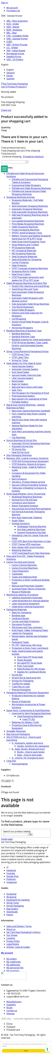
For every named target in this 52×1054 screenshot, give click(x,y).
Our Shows (11, 935)
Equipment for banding (18, 899)
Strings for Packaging (22, 680)
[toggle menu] (4, 168)
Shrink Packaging (15, 905)
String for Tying (20, 360)
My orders (11, 958)
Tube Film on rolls (21, 686)
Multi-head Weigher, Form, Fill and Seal (25, 493)
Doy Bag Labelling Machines (31, 529)
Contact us (11, 1010)
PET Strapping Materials (24, 250)
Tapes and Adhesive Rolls (24, 576)
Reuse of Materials (21, 591)
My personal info (14, 967)
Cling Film (11, 760)
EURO (9, 41)
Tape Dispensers (20, 570)
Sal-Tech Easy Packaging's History (23, 932)
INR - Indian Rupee (15, 50)
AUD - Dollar (12, 23)
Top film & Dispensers (23, 306)
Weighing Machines (21, 550)
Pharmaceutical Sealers (23, 395)
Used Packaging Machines (30, 716)
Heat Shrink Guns (20, 452)
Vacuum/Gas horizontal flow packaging (31, 508)
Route (9, 1007)
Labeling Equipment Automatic (27, 597)
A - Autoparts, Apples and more (27, 743)
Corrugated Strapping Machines (28, 220)
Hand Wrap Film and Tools (25, 289)
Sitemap (10, 1013)
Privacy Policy (13, 941)
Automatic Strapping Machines (27, 209)
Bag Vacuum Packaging (18, 734)
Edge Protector (19, 265)
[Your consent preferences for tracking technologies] (47, 1049)
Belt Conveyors (19, 479)
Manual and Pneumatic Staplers (27, 585)
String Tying (12, 902)
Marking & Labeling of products (22, 594)
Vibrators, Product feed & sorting (28, 481)
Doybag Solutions (21, 523)
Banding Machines (21, 333)
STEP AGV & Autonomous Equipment (30, 461)
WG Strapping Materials (24, 253)
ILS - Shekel (12, 47)
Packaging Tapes (20, 642)
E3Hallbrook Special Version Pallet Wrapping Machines (29, 193)
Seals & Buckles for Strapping (26, 259)
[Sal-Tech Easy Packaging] (14, 83)
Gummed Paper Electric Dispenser (29, 588)
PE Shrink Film (19, 449)
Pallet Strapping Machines (25, 226)
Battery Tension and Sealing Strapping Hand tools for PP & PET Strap (31, 237)
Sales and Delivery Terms (19, 926)
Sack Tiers (17, 390)
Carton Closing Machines (24, 565)
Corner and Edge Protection (26, 621)
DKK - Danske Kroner (17, 38)
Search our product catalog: (17, 831)
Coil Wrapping (19, 318)
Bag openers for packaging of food (29, 398)
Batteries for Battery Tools (25, 722)
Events (9, 914)
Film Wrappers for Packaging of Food (30, 392)
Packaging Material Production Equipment (27, 692)
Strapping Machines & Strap (20, 197)
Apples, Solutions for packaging (33, 746)
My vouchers (12, 970)
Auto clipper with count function (28, 547)
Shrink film (17, 674)
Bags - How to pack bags (29, 754)
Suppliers (11, 1004)
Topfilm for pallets (21, 683)
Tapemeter (17, 573)
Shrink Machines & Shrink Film (21, 440)
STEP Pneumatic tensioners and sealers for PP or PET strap (28, 279)
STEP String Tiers (20, 354)
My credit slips (13, 961)
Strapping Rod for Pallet (24, 271)
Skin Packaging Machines (19, 455)
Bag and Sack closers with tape (27, 387)
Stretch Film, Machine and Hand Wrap (30, 286)
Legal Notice (12, 944)
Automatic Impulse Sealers (25, 369)
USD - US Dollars (14, 59)
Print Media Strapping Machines (28, 223)
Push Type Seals (25, 665)
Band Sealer (18, 381)
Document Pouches (21, 624)
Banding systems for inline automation (31, 339)
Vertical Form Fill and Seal (24, 499)
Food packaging (20, 763)
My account (7, 952)
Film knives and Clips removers (27, 627)
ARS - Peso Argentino (17, 20)
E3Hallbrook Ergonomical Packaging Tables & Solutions (30, 181)
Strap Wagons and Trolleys (25, 244)
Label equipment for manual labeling (30, 600)
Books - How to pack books (31, 751)
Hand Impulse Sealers (22, 366)
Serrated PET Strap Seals (29, 662)
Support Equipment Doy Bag (31, 532)
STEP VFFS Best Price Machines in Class (31, 541)
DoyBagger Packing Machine (31, 526)
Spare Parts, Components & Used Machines (28, 710)
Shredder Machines (16, 731)
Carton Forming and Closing (20, 562)
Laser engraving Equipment (25, 603)
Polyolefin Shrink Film (22, 446)
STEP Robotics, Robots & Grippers (29, 464)
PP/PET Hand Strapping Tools (27, 232)
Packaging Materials (16, 609)
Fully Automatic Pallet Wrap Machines (30, 303)
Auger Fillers (18, 520)
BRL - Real (11, 32)
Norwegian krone (15, 53)
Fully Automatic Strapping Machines (30, 212)
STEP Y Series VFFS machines (26, 544)
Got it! (26, 1051)
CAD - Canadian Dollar (17, 35)
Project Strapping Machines (25, 229)
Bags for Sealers (20, 384)
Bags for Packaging (21, 612)
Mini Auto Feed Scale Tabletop (27, 517)
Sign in (4, 2)
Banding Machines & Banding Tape (24, 330)
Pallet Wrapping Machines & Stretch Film (26, 283)
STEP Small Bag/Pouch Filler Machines (31, 553)
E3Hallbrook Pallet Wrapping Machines (31, 188)
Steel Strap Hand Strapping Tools (28, 241)
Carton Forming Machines (25, 568)
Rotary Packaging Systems (25, 505)
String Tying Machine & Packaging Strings (27, 351)
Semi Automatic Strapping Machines (30, 206)
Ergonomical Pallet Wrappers (26, 185)
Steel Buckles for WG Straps (31, 668)
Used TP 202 (28, 719)
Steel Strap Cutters (21, 274)
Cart (14, 86)
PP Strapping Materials (23, 247)
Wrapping (11, 896)
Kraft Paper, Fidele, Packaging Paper (30, 630)
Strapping (11, 893)
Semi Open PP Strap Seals (30, 657)
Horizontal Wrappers (22, 327)
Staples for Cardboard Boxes (31, 671)
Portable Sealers (20, 401)
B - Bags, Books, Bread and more (28, 748)
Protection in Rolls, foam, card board (30, 648)
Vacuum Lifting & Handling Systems (29, 484)
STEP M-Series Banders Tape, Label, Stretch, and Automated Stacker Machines (30, 345)
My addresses (13, 964)
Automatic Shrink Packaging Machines (31, 443)
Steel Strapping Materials (24, 256)
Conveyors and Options (23, 502)
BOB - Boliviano (14, 29)
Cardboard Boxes (20, 618)
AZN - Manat (12, 26)
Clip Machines (19, 437)
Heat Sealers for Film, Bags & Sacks (23, 363)
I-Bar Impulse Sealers (22, 378)
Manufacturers (13, 1001)
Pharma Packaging (21, 689)
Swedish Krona (13, 56)
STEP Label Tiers (20, 357)
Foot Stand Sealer (20, 372)
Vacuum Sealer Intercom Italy (26, 375)
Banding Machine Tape (23, 336)
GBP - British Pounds (16, 44)
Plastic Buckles (24, 659)
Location (10, 938)
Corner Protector (20, 262)
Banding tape (18, 615)
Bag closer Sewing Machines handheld (31, 410)
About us (10, 929)
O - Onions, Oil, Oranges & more (28, 757)
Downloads (12, 911)
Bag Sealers (12, 908)
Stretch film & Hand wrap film (26, 677)
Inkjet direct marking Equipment (28, 606)
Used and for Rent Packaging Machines (31, 713)
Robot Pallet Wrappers (23, 309)
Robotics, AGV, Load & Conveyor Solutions (27, 458)
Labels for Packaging (22, 633)
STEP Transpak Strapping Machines (30, 268)
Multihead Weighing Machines (27, 496)
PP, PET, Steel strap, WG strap (27, 645)
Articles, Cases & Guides (18, 947)
